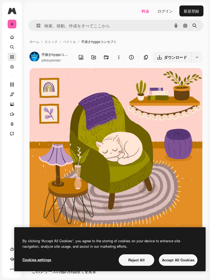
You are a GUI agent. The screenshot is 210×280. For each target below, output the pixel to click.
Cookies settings (36, 259)
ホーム (34, 41)
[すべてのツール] (12, 84)
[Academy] (12, 259)
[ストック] (12, 56)
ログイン (165, 11)
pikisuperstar (51, 60)
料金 (145, 11)
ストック (51, 41)
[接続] (12, 249)
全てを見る (86, 271)
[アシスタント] (12, 133)
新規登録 (191, 11)
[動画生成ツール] (12, 114)
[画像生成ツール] (12, 104)
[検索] (12, 47)
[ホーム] (12, 37)
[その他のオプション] (118, 57)
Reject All (136, 259)
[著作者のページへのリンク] (34, 57)
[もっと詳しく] (12, 66)
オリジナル (67, 78)
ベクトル (69, 41)
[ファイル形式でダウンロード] (196, 57)
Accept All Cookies (178, 259)
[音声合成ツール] (12, 123)
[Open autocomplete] (36, 26)
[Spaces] (12, 94)
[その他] (12, 269)
